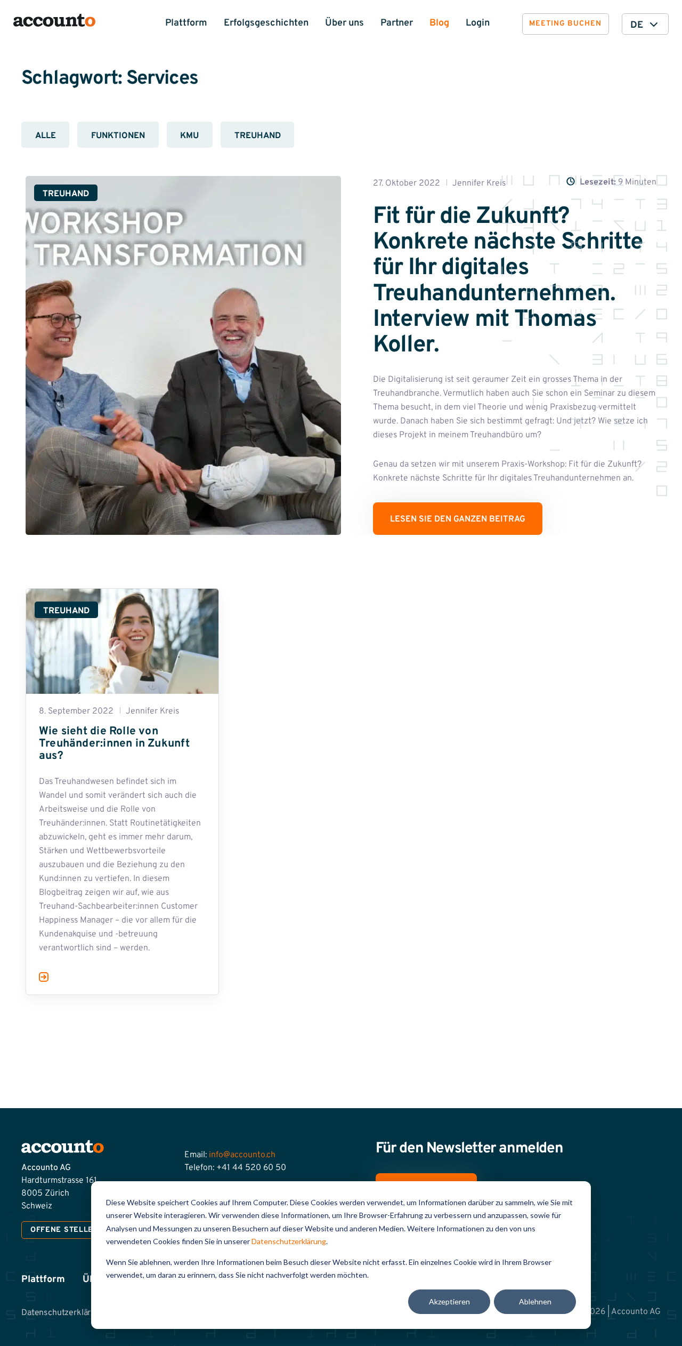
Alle (45, 136)
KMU (189, 136)
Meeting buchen (565, 23)
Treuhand (257, 136)
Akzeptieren (449, 1301)
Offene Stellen (64, 1230)
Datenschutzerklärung (288, 1241)
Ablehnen (535, 1301)
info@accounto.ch (242, 1155)
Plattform (186, 23)
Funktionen (118, 136)
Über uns (344, 23)
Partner (396, 23)
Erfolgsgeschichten (266, 23)
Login (478, 23)
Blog (439, 23)
